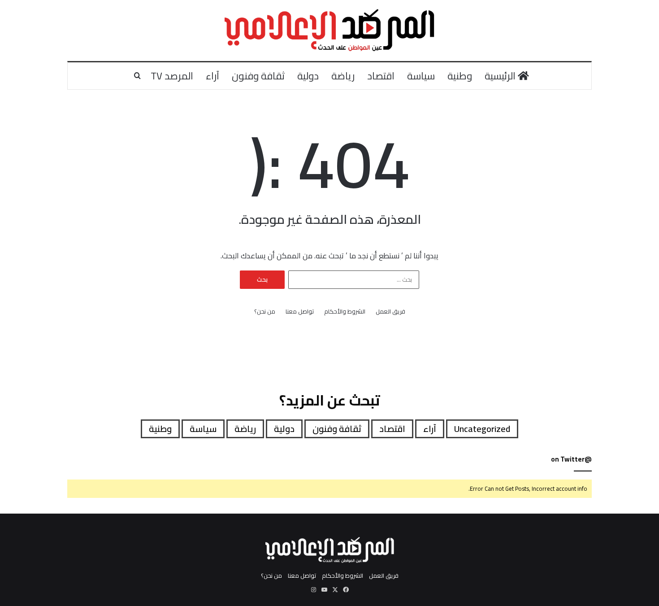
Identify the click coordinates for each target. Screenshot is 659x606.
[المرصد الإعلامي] (330, 30)
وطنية (459, 75)
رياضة (343, 75)
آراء (212, 75)
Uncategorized (482, 428)
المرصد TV (172, 75)
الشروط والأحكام (344, 311)
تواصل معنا (300, 311)
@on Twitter (571, 459)
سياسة (421, 75)
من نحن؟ (264, 311)
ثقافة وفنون (258, 75)
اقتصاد (381, 75)
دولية (308, 75)
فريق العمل (390, 311)
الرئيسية (501, 75)
